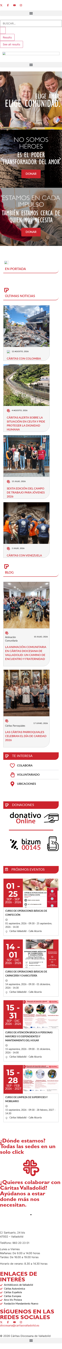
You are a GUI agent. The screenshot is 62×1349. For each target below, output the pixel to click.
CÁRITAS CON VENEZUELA (24, 555)
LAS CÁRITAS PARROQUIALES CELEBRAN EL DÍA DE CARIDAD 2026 (25, 736)
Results (7, 37)
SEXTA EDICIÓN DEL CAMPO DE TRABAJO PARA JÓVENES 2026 (26, 492)
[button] (31, 13)
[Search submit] (3, 30)
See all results (11, 44)
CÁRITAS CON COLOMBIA (24, 358)
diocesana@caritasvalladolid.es (19, 1325)
